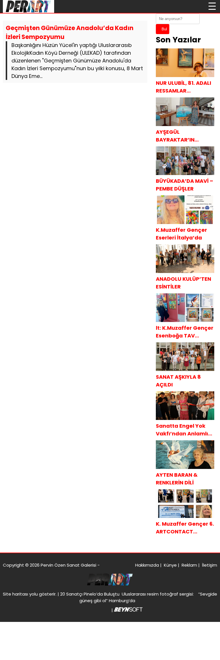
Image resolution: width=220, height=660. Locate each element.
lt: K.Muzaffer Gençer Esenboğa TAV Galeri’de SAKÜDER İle (185, 331)
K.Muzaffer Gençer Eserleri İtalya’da (181, 233)
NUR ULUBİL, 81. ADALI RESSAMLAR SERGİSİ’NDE (183, 87)
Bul (164, 29)
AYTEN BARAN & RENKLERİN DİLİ (177, 478)
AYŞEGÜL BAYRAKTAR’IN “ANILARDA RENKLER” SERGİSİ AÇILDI (183, 136)
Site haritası (15, 594)
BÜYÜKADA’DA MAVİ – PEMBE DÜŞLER (184, 184)
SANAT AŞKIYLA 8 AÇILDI (178, 380)
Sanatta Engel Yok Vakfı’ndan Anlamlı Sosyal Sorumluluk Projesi (182, 429)
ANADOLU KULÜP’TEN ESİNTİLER (183, 282)
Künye (170, 565)
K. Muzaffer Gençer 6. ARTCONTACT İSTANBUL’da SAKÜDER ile (185, 527)
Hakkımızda (147, 565)
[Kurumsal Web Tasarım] (128, 610)
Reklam (189, 565)
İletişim (209, 565)
